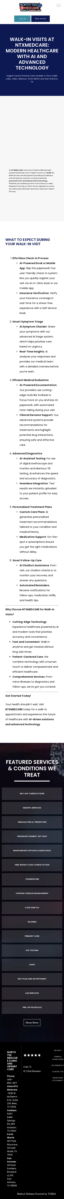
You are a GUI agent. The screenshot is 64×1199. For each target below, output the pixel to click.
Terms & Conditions (57, 1057)
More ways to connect (57, 1079)
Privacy (57, 1050)
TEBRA (52, 1194)
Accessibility (58, 1065)
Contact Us (57, 1071)
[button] (58, 5)
